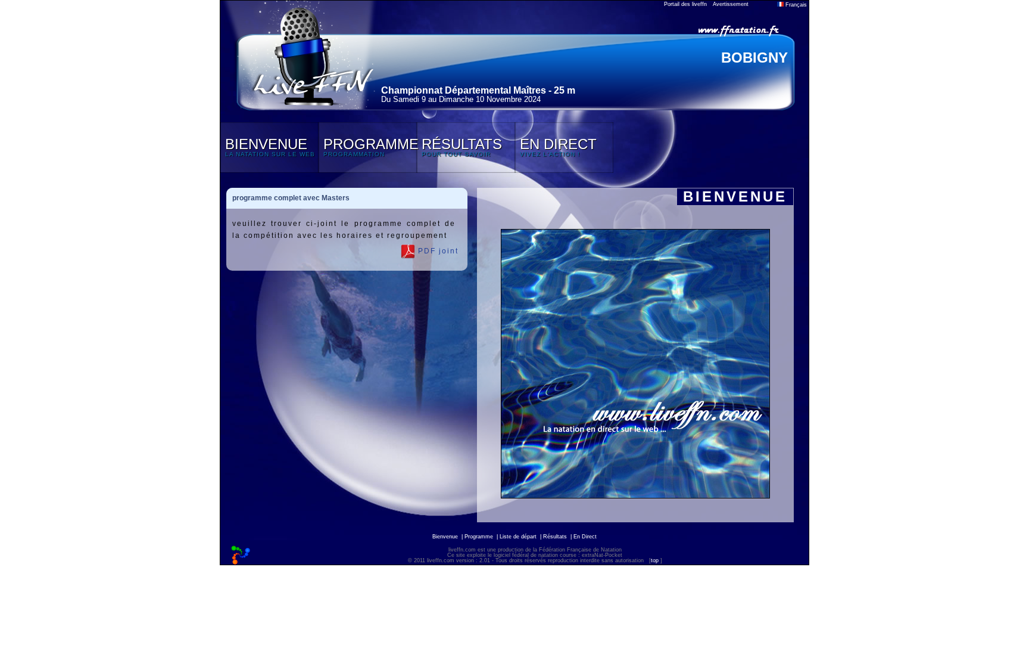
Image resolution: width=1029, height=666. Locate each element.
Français (795, 5)
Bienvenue (445, 537)
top (655, 560)
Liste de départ (518, 537)
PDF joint (437, 251)
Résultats (555, 537)
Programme (478, 537)
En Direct (585, 537)
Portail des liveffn (685, 4)
